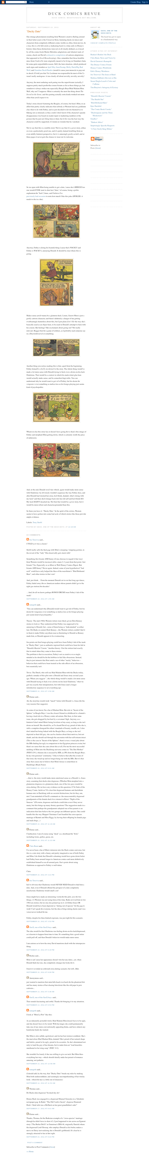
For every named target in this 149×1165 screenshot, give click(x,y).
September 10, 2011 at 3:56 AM (40, 691)
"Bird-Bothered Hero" (99, 102)
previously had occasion (36, 196)
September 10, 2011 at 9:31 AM (40, 768)
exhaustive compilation (56, 55)
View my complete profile (103, 43)
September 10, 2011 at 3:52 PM (40, 921)
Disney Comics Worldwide (101, 67)
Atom (52, 1147)
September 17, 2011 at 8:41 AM (40, 1108)
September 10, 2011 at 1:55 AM (40, 599)
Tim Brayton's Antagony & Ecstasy (104, 87)
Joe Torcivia (34, 539)
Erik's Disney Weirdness (100, 71)
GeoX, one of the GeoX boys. (40, 927)
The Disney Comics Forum (101, 64)
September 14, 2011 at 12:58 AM (40, 1064)
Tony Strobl (37, 522)
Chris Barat (33, 846)
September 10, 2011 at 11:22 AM (40, 840)
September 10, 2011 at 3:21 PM (40, 875)
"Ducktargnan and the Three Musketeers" (102, 114)
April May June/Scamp (56, 67)
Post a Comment (34, 1142)
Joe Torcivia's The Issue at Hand (103, 74)
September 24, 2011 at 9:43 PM (40, 1137)
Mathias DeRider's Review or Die (104, 78)
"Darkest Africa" (97, 122)
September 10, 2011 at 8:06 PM (40, 972)
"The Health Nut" (97, 99)
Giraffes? (94, 118)
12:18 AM (72, 527)
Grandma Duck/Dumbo (43, 70)
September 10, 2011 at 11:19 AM (40, 824)
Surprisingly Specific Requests (103, 125)
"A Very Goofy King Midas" (101, 129)
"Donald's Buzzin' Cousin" (101, 96)
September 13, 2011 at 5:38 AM (40, 991)
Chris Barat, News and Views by (103, 58)
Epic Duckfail (96, 106)
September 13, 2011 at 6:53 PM (40, 1005)
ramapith (32, 604)
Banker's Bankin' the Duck (101, 54)
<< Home (30, 1151)
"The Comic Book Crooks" (101, 109)
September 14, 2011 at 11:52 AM (40, 1083)
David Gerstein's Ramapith (101, 61)
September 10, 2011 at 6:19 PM (40, 950)
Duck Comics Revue (74, 13)
